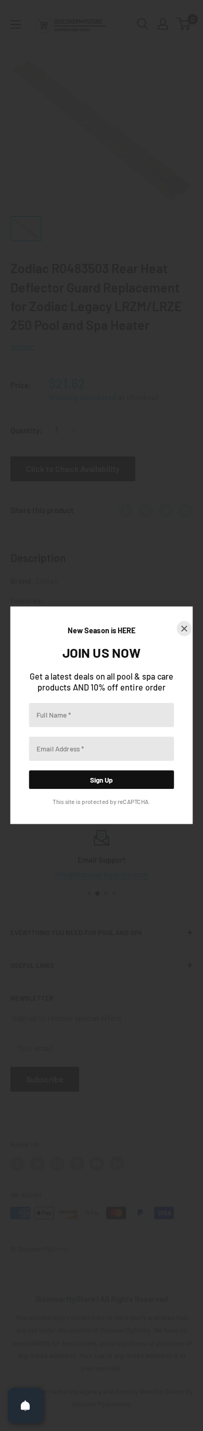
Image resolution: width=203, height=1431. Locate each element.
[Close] (184, 628)
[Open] (25, 1405)
